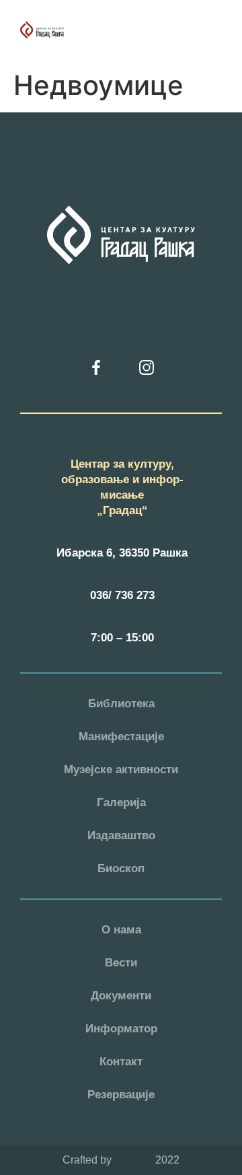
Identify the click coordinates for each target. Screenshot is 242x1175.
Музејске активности (121, 769)
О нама (121, 929)
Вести (121, 962)
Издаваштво (121, 835)
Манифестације (121, 736)
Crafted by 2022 (121, 1160)
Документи (121, 995)
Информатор (121, 1028)
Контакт (121, 1061)
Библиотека (121, 703)
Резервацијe (121, 1094)
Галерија (121, 802)
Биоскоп (121, 868)
